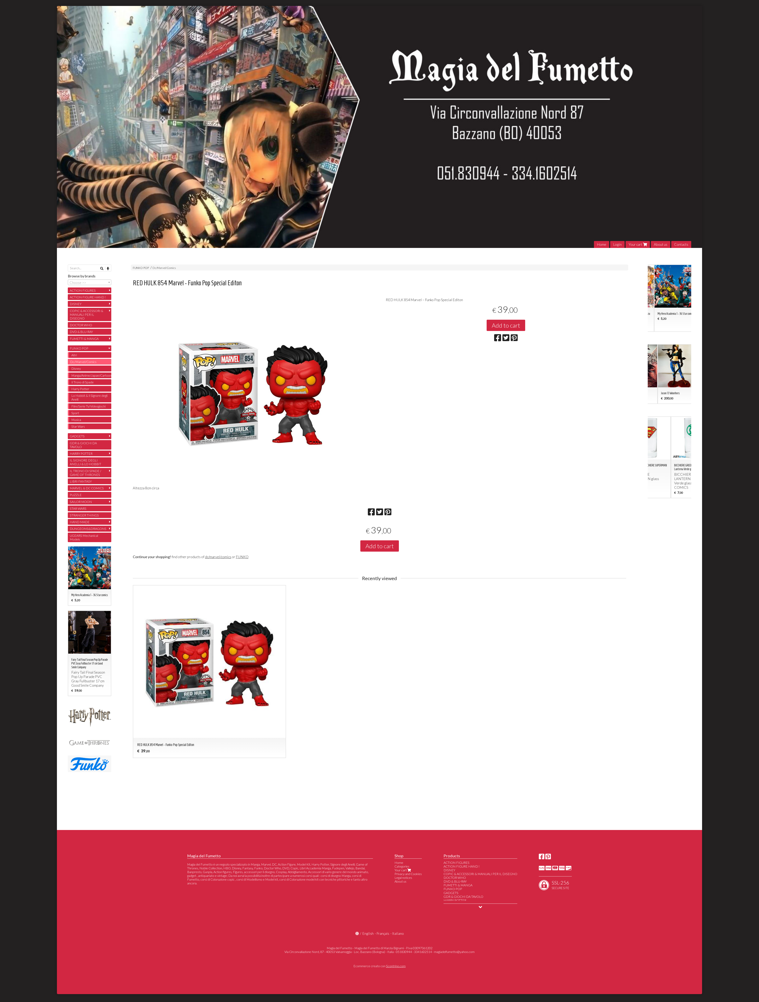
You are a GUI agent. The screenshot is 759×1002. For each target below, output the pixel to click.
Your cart (636, 244)
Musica (76, 420)
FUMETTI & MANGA (84, 338)
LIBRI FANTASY (81, 481)
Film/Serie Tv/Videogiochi (88, 406)
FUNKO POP (141, 267)
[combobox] (89, 282)
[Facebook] (541, 857)
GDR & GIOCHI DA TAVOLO (83, 445)
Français (383, 933)
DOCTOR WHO (81, 325)
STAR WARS (78, 508)
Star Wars (78, 426)
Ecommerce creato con (379, 966)
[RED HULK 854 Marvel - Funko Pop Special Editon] (253, 393)
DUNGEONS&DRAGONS (88, 528)
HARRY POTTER (81, 453)
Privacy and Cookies (408, 874)
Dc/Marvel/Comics (164, 267)
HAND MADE (80, 522)
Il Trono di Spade (82, 382)
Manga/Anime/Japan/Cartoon (91, 375)
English (368, 933)
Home (601, 244)
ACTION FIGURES (83, 290)
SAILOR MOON (81, 502)
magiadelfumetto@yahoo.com (454, 952)
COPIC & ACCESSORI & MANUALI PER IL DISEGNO (86, 314)
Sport (75, 413)
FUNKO (242, 557)
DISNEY (75, 304)
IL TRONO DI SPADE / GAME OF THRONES (85, 472)
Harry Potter (80, 389)
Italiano (398, 933)
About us (660, 244)
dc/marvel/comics (218, 557)
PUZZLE (76, 495)
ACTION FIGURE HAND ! (88, 297)
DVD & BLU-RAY (81, 332)
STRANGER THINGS (84, 515)
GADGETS (77, 436)
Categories (402, 866)
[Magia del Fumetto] (379, 127)
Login (617, 244)
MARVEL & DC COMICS (87, 488)
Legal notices (403, 877)
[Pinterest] (548, 857)
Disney (76, 368)
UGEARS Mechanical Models (84, 537)
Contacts (681, 244)
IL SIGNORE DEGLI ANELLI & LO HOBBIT (85, 462)
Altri (74, 355)
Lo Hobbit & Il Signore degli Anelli (89, 397)
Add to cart (506, 325)
